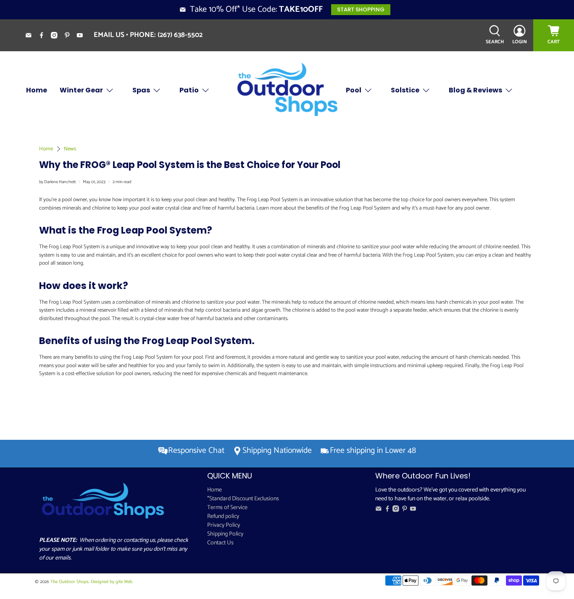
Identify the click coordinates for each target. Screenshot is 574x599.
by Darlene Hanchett (57, 182)
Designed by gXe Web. (112, 582)
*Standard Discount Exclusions (243, 499)
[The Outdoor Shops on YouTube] (83, 36)
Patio (189, 90)
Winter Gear (81, 90)
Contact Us (220, 543)
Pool (353, 90)
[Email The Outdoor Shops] (31, 36)
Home (36, 90)
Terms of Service (227, 507)
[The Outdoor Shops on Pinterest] (70, 36)
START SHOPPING (360, 9)
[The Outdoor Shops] (287, 90)
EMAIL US (109, 35)
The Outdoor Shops (69, 582)
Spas (141, 90)
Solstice (405, 90)
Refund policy (223, 516)
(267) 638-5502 (180, 35)
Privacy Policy (223, 525)
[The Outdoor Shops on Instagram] (57, 36)
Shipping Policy (225, 534)
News (70, 149)
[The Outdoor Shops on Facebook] (44, 36)
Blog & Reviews (475, 90)
